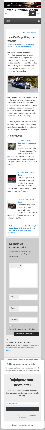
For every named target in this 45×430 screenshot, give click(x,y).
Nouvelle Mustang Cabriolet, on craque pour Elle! (27, 143)
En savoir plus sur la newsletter (22, 425)
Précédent (26, 33)
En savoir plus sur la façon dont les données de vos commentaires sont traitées (22, 347)
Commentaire (16, 266)
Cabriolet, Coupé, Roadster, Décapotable (22, 227)
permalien (11, 232)
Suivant (34, 33)
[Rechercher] (32, 13)
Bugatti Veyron (12, 230)
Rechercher (21, 10)
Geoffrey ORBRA (25, 230)
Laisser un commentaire (23, 47)
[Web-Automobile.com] (22, 7)
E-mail (13, 308)
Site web (14, 319)
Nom (12, 296)
